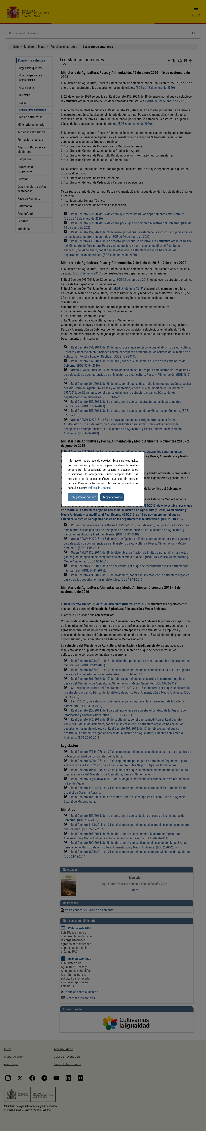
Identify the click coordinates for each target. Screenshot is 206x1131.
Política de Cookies (99, 488)
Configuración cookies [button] (83, 497)
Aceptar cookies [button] (112, 497)
